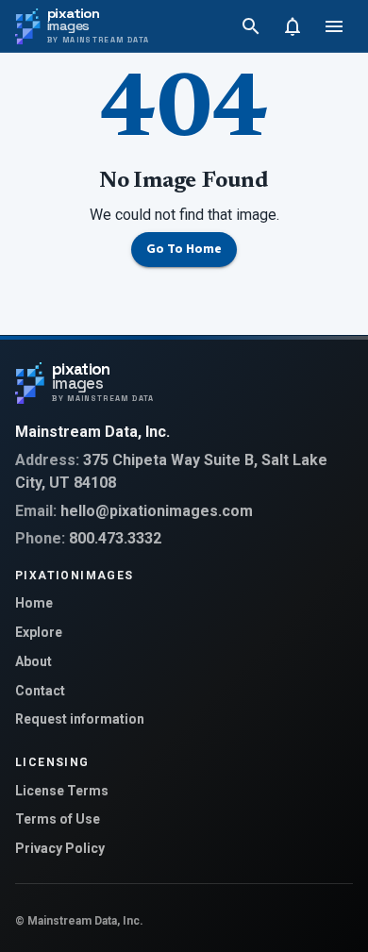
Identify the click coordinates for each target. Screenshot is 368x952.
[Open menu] (334, 26)
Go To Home (184, 249)
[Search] (251, 26)
